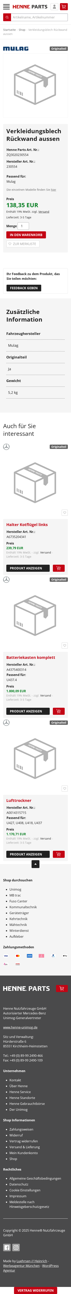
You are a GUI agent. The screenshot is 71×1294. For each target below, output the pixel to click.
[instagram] (16, 1247)
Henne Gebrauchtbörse (27, 1104)
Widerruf (16, 1135)
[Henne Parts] (30, 6)
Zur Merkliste (24, 244)
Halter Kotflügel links (27, 524)
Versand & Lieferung (24, 1147)
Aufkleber (16, 936)
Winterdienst (19, 930)
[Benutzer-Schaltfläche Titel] (54, 6)
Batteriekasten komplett (30, 657)
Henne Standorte (22, 1098)
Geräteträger (19, 913)
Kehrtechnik (18, 919)
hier (53, 190)
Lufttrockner (18, 800)
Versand (43, 211)
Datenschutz (18, 1184)
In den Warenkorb (26, 235)
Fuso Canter (18, 901)
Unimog (15, 889)
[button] (59, 568)
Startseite (9, 30)
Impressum (17, 1196)
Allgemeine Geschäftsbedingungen (35, 1178)
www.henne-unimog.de (20, 1027)
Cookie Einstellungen (24, 1190)
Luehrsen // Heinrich (32, 1261)
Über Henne (18, 1086)
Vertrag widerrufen (23, 1141)
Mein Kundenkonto (23, 1153)
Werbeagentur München (21, 1266)
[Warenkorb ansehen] (64, 6)
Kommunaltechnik (23, 907)
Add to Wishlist (65, 513)
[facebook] (7, 1247)
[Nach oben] (35, 864)
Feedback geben (24, 288)
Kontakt (15, 1080)
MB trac (15, 895)
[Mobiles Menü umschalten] (6, 6)
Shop (22, 30)
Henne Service (20, 1092)
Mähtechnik (18, 925)
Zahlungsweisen (21, 1129)
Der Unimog (18, 1109)
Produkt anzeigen (26, 568)
